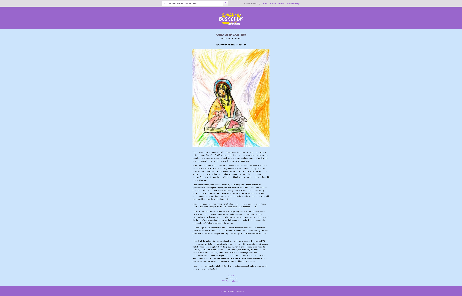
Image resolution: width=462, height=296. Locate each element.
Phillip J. (231, 275)
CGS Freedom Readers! (231, 281)
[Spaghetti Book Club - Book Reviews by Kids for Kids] (231, 19)
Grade (281, 3)
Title (265, 3)
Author (273, 3)
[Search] (225, 3)
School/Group (293, 3)
